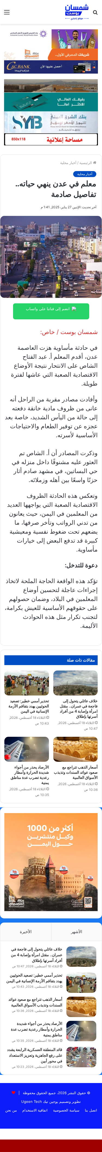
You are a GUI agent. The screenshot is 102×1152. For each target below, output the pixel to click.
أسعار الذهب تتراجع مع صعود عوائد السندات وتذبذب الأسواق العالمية (76, 772)
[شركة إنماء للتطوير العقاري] (51, 85)
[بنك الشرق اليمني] (51, 121)
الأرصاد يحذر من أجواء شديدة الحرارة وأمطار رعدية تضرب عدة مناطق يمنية (36, 1029)
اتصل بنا (91, 1110)
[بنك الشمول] (51, 101)
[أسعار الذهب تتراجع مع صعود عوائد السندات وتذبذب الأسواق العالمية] (75, 749)
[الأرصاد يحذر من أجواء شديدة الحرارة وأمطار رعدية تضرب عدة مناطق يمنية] (26, 749)
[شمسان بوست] (76, 12)
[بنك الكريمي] (51, 38)
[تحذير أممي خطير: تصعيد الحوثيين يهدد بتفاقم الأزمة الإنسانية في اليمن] (26, 683)
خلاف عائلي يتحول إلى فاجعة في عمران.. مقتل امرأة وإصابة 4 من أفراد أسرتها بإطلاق (36, 955)
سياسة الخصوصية (66, 1110)
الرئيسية (86, 162)
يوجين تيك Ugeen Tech (39, 1101)
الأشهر (76, 931)
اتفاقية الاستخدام (35, 1110)
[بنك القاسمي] (51, 54)
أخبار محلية (68, 162)
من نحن (11, 1110)
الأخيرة (26, 931)
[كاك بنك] (51, 66)
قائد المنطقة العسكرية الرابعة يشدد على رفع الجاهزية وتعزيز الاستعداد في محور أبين (34, 1055)
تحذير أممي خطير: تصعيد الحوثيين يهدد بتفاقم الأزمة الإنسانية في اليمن (28, 705)
